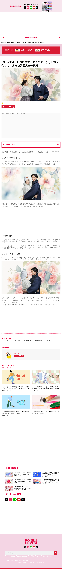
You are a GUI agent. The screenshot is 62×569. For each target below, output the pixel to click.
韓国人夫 (48, 340)
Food (8, 42)
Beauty (3, 42)
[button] (60, 37)
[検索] (55, 553)
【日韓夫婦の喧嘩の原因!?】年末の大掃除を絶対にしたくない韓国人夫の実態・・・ (15, 413)
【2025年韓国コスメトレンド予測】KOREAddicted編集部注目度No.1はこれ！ (22, 481)
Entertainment (15, 42)
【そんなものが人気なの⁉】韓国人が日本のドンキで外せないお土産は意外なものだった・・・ (15, 388)
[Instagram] (28, 7)
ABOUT (7, 560)
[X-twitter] (6, 499)
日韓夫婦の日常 (27, 340)
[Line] (31, 7)
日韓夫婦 (5, 340)
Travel (29, 42)
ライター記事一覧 (19, 355)
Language (41, 42)
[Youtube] (34, 7)
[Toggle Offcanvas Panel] (3, 37)
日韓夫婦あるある (15, 340)
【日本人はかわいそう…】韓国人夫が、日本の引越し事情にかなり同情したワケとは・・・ (45, 388)
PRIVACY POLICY (16, 560)
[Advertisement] (31, 23)
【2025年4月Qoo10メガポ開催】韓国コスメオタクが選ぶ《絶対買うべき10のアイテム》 (22, 474)
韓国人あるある (38, 340)
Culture (34, 42)
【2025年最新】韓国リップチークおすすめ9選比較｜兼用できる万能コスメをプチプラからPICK (22, 488)
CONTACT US (26, 560)
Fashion (23, 42)
